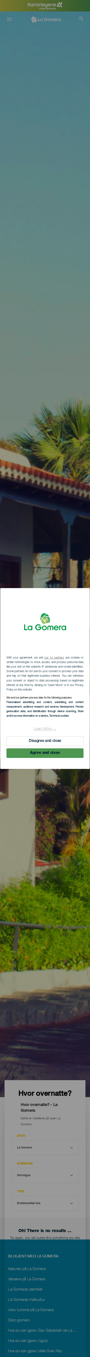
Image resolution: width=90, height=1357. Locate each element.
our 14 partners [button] (54, 657)
